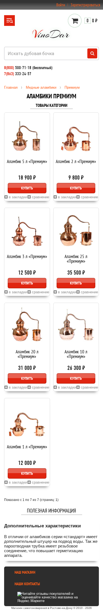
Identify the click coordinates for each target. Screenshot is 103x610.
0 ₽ (92, 21)
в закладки (17, 197)
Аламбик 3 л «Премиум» (27, 256)
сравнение (40, 197)
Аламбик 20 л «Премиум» (27, 354)
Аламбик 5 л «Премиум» (27, 161)
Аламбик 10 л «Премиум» (76, 354)
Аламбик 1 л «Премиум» (27, 447)
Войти (60, 4)
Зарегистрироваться (85, 4)
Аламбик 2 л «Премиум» (76, 161)
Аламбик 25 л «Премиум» (76, 259)
